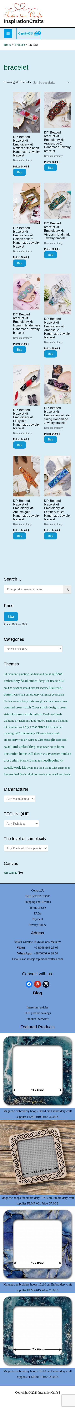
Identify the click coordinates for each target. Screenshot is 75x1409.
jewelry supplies (51, 753)
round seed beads (61, 774)
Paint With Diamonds (57, 767)
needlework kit (15, 767)
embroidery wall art (15, 739)
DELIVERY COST (37, 896)
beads (25, 687)
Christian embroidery (27, 694)
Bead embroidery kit (35, 681)
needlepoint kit (52, 760)
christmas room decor (56, 701)
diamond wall (16, 727)
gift (52, 739)
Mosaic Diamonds (31, 760)
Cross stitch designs (45, 707)
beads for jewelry (38, 687)
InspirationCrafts (24, 21)
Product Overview (37, 1018)
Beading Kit (57, 680)
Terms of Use (37, 907)
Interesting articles (37, 1007)
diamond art (11, 720)
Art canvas (10, 872)
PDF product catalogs (37, 1013)
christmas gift (36, 701)
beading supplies (13, 687)
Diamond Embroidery (32, 720)
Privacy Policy (37, 924)
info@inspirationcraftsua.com (45, 959)
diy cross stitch (35, 727)
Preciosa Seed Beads (15, 774)
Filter (11, 616)
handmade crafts (46, 746)
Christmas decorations (52, 694)
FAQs (37, 913)
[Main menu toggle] (8, 33)
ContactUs (37, 890)
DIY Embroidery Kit (27, 733)
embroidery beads (50, 733)
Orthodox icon (35, 767)
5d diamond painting (42, 673)
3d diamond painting (16, 673)
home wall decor (30, 754)
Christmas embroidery (16, 701)
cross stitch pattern (29, 714)
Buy (19, 172)
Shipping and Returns (37, 902)
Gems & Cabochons (39, 739)
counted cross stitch (17, 707)
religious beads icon (39, 774)
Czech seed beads (52, 714)
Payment (37, 919)
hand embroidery (23, 747)
